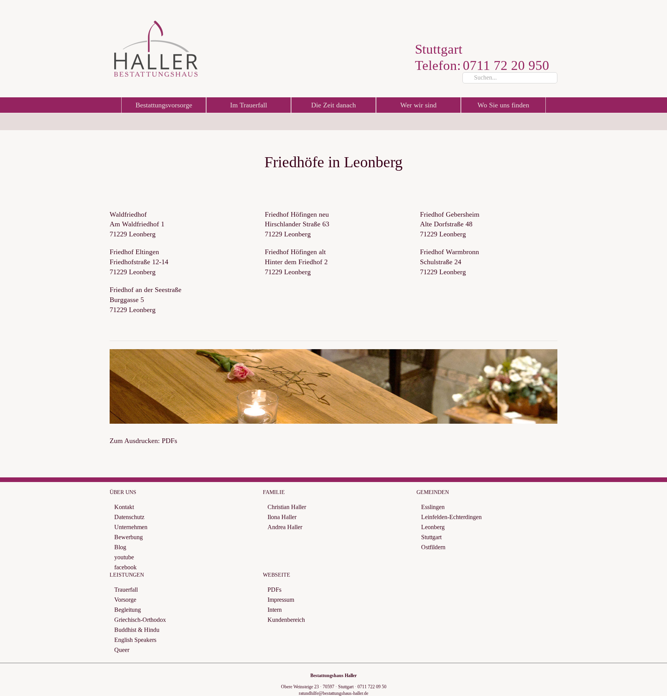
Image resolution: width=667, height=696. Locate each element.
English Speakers (135, 640)
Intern (274, 610)
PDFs (274, 590)
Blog (120, 547)
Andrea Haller (284, 527)
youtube (124, 557)
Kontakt (124, 507)
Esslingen (433, 507)
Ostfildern (433, 547)
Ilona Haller (281, 517)
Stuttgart (431, 537)
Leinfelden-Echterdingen (451, 517)
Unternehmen (130, 527)
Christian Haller (286, 507)
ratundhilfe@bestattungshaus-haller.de (333, 693)
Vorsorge (125, 600)
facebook (125, 567)
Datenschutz (129, 517)
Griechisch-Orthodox (140, 620)
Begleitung (127, 610)
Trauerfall (126, 590)
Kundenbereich (286, 620)
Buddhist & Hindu (136, 630)
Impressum (280, 600)
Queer (121, 650)
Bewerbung (128, 537)
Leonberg (433, 527)
